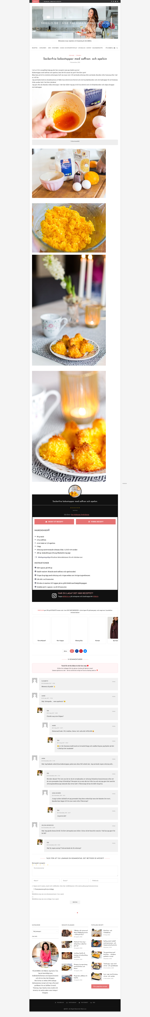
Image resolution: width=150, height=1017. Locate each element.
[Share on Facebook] (77, 651)
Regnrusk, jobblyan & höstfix (80, 976)
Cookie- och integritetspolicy (68, 48)
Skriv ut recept (55, 522)
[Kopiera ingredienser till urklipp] (49, 530)
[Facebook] (111, 1)
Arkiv (49, 48)
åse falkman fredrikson (80, 515)
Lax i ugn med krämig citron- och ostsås (110, 975)
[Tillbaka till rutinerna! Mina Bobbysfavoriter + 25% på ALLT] (67, 933)
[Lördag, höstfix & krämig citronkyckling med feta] (67, 955)
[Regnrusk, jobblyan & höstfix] (67, 978)
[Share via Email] (85, 651)
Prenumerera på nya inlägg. (44, 889)
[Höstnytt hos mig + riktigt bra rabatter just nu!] (67, 944)
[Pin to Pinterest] (81, 651)
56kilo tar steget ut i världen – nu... (54, 1)
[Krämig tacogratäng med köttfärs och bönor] (67, 967)
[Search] (117, 47)
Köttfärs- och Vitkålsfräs (107, 931)
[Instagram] (113, 1)
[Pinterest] (115, 1)
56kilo (46, 971)
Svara (113, 681)
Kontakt (88, 48)
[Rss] (117, 1)
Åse (48, 710)
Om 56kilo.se (81, 48)
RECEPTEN (34, 48)
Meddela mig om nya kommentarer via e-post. (48, 894)
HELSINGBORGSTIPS (97, 48)
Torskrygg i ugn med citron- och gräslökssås (110, 964)
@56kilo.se (66, 596)
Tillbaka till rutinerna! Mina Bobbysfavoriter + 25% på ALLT (81, 932)
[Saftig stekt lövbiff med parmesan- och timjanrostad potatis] (96, 943)
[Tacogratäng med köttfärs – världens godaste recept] (96, 955)
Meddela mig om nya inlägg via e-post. (45, 899)
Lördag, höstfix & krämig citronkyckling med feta (81, 955)
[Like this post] (72, 651)
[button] (40, 1)
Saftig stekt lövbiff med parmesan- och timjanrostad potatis (110, 943)
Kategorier (42, 48)
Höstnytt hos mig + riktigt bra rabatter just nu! (80, 944)
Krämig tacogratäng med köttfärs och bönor (80, 966)
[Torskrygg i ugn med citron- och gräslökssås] (96, 966)
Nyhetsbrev (55, 48)
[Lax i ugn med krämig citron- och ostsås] (96, 976)
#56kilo (95, 596)
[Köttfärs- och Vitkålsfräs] (96, 933)
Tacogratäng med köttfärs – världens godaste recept (109, 954)
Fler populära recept (100, 986)
